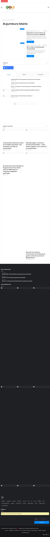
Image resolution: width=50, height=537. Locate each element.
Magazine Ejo (22, 528)
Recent (24, 74)
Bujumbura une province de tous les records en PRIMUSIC (36, 34)
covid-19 (24, 501)
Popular (9, 74)
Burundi (14, 501)
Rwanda (24, 503)
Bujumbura (9, 501)
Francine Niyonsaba (5, 503)
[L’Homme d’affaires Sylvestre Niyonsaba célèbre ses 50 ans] (6, 91)
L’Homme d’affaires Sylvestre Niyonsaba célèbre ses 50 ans (25, 90)
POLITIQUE (16, 530)
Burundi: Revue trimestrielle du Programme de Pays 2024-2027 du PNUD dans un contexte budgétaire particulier (13, 169)
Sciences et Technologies (32, 530)
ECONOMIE (11, 530)
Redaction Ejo (30, 31)
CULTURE (24, 530)
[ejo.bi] (10, 7)
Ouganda (12, 503)
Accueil (6, 530)
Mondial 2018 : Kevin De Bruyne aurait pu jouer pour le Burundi (25, 79)
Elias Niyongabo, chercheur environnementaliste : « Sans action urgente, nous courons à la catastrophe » (36, 145)
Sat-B (36, 503)
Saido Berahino (30, 503)
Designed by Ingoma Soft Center (32, 528)
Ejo (31, 501)
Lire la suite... (30, 41)
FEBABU (39, 501)
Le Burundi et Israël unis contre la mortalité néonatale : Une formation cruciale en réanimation (13, 145)
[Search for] (48, 7)
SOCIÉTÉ (40, 530)
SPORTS (44, 530)
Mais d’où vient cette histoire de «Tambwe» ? (22, 96)
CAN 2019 (19, 501)
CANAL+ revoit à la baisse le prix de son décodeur (23, 83)
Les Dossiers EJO (25, 532)
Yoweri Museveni (5, 505)
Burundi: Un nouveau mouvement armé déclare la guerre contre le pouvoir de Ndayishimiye (35, 255)
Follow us (3, 509)
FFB (43, 501)
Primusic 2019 (18, 503)
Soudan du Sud (42, 503)
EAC (28, 501)
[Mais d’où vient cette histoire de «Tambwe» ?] (6, 97)
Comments (40, 74)
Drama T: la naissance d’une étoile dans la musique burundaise (26, 86)
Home (5, 19)
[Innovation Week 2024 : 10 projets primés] (9, 489)
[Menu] (1, 7)
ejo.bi (35, 501)
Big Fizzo (3, 501)
